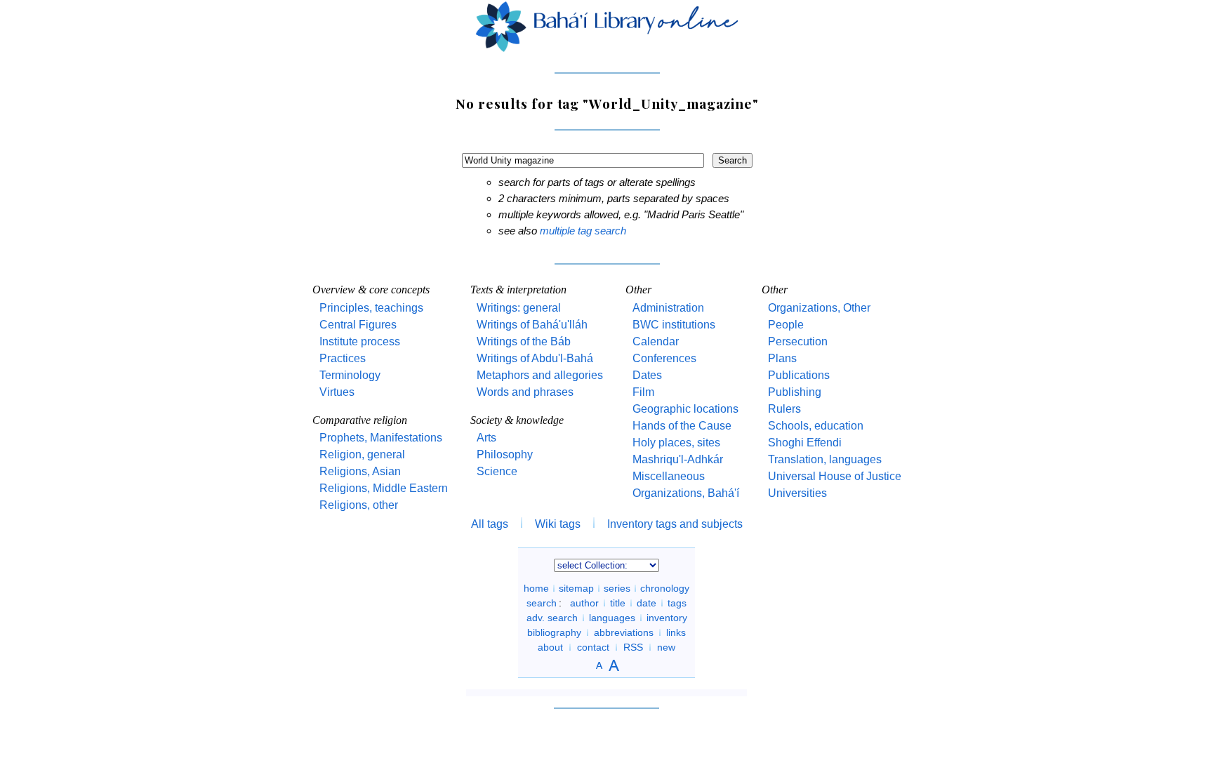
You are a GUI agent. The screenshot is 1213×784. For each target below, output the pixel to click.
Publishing (794, 392)
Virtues (336, 392)
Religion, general (362, 454)
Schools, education (815, 426)
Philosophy (505, 454)
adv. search (552, 617)
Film (643, 392)
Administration (668, 308)
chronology (664, 588)
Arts (486, 438)
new (666, 647)
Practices (342, 358)
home (536, 588)
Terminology (349, 375)
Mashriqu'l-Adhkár (677, 459)
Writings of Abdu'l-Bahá (535, 358)
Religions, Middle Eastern (383, 488)
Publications (799, 375)
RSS (633, 647)
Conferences (664, 358)
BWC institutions (673, 325)
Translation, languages (825, 459)
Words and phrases (525, 392)
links (676, 632)
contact (593, 647)
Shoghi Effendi (805, 443)
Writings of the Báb (524, 341)
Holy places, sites (676, 443)
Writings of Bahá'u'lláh (532, 325)
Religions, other (358, 505)
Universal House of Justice (834, 476)
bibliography (554, 632)
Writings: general (519, 308)
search (541, 603)
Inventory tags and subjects (675, 524)
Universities (797, 493)
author (584, 603)
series (617, 588)
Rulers (784, 409)
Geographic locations (685, 409)
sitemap (576, 588)
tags (677, 603)
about (550, 647)
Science (497, 471)
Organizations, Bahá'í (685, 493)
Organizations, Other (819, 308)
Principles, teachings (371, 308)
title (617, 603)
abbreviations (624, 632)
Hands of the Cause (681, 426)
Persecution (798, 341)
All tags (489, 524)
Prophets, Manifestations (380, 438)
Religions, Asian (360, 471)
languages (612, 617)
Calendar (655, 341)
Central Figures (358, 325)
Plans (782, 358)
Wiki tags (558, 524)
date (646, 603)
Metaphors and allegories (540, 375)
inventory (667, 617)
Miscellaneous (668, 476)
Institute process (359, 341)
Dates (647, 375)
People (786, 325)
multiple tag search (583, 231)
